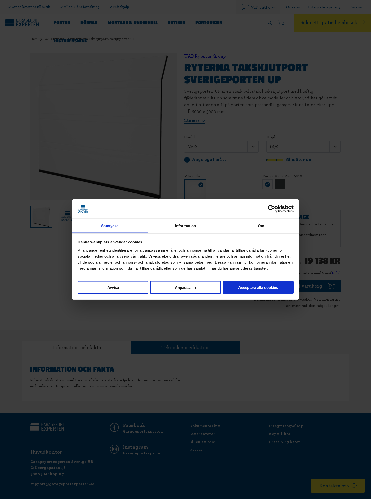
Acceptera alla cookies (258, 287)
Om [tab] (261, 225)
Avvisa (113, 287)
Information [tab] (185, 225)
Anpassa (182, 287)
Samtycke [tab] (110, 225)
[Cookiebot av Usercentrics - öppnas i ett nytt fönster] (271, 209)
